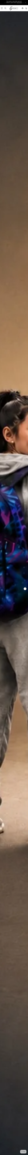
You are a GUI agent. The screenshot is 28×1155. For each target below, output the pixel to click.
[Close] (25, 2)
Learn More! (19, 2)
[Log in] (22, 8)
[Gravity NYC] (14, 8)
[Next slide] (23, 2)
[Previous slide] (5, 2)
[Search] (5, 8)
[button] (26, 8)
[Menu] (2, 8)
